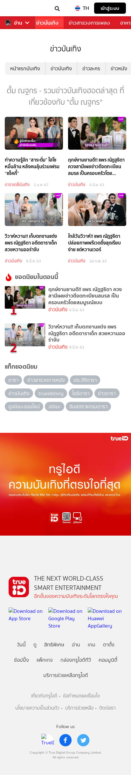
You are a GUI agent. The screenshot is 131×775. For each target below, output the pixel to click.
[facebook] (65, 740)
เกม (91, 644)
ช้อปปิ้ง (21, 660)
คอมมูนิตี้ (108, 660)
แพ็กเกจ (45, 660)
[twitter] (83, 740)
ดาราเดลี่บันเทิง (17, 185)
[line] (47, 740)
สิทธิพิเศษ (54, 644)
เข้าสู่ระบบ (110, 8)
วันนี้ (21, 644)
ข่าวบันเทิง (47, 23)
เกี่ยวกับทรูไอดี (44, 696)
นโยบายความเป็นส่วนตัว (37, 708)
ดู (35, 644)
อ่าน (18, 23)
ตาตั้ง (108, 644)
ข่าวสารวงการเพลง (89, 23)
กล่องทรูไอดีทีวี (75, 660)
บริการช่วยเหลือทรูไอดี (65, 675)
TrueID (18, 8)
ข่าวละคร (91, 68)
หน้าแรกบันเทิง (25, 68)
